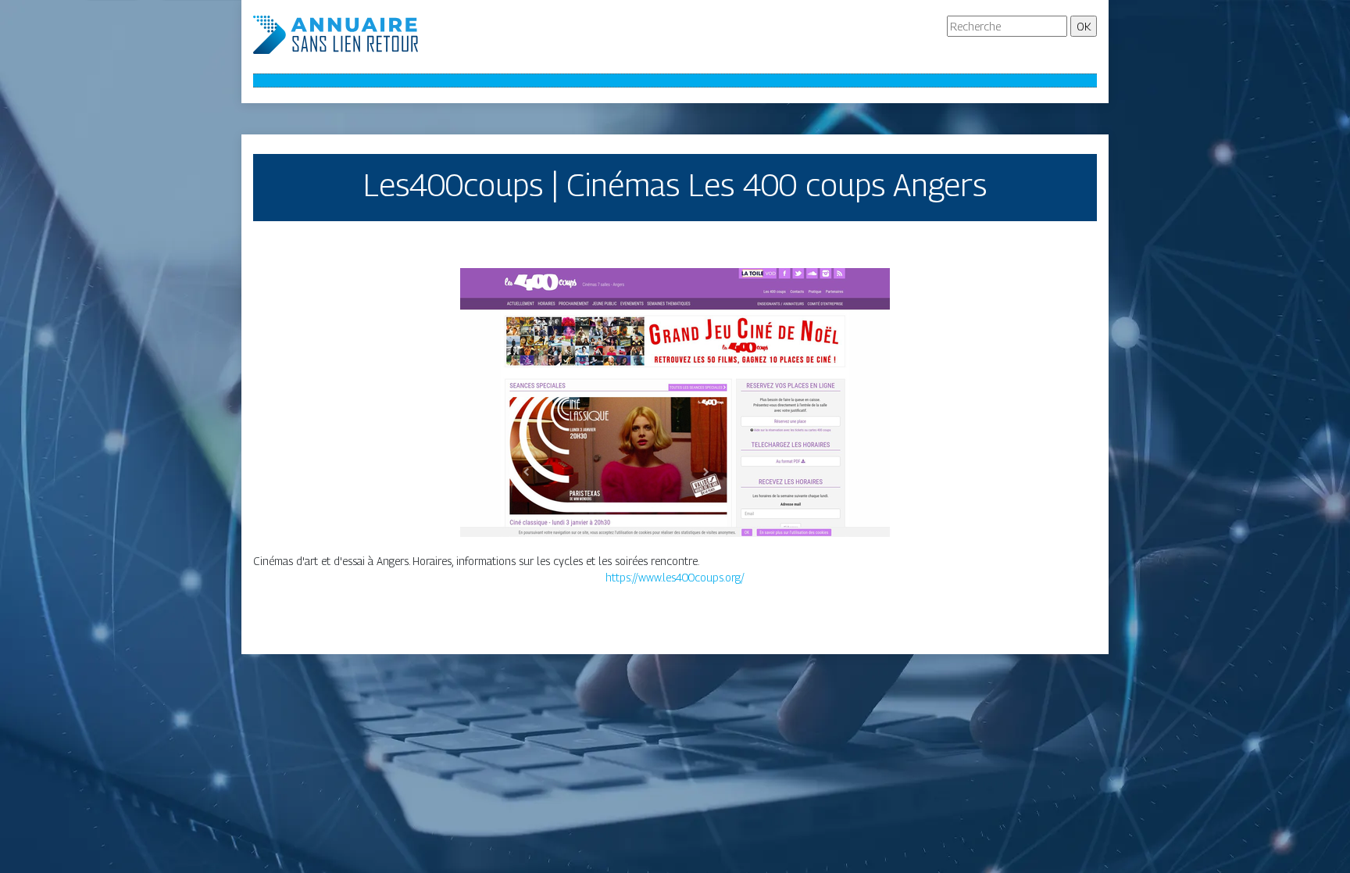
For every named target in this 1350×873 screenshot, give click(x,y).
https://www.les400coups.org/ (675, 577)
